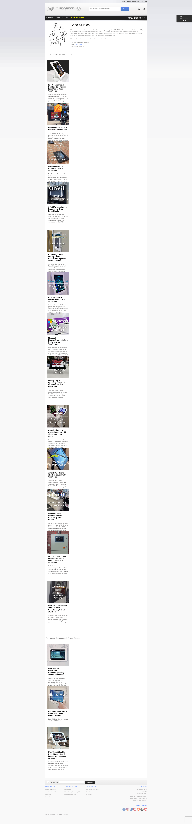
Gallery (129, 1)
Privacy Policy (48, 794)
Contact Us (135, 1)
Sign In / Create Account (92, 789)
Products (49, 18)
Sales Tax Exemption (50, 789)
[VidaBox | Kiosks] (63, 8)
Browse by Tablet (62, 18)
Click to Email (78, 44)
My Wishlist (89, 794)
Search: (91, 9)
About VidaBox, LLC (50, 792)
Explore (123, 1)
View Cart (88, 792)
